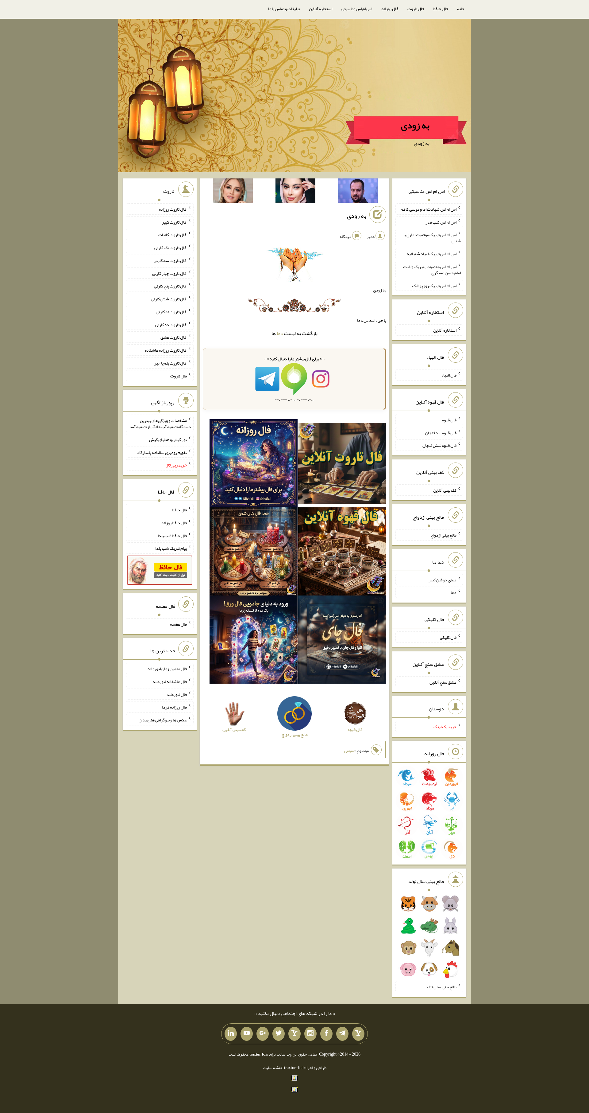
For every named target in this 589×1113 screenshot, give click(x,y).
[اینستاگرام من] (310, 1034)
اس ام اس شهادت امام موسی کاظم (428, 209)
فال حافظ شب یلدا (172, 535)
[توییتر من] (278, 1034)
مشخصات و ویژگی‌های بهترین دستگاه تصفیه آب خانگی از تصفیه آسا (160, 423)
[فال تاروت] (342, 464)
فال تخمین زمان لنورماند (167, 668)
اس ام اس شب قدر (440, 221)
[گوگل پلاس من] (262, 1034)
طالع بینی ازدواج (443, 535)
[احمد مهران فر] (358, 192)
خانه (460, 8)
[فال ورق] (254, 640)
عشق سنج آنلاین (442, 682)
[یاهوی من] (358, 1034)
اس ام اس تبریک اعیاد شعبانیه (431, 253)
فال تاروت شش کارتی (169, 299)
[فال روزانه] (254, 464)
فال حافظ (440, 8)
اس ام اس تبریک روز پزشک (434, 285)
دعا (280, 333)
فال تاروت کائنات (172, 234)
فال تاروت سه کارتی (170, 260)
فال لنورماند (177, 694)
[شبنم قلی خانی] (233, 192)
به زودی (415, 125)
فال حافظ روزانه (174, 522)
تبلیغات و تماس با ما (284, 8)
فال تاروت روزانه (173, 209)
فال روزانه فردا (174, 707)
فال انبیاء (449, 375)
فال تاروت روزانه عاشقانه (166, 350)
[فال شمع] (254, 553)
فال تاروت (415, 8)
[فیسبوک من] (326, 1034)
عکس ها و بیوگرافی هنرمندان (163, 720)
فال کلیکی (448, 637)
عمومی (349, 750)
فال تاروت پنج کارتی (170, 286)
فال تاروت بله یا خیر (170, 363)
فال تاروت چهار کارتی (169, 273)
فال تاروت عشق (173, 337)
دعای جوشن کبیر (442, 579)
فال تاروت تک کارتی (170, 247)
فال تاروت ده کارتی (171, 324)
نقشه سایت (272, 1067)
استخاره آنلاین (320, 8)
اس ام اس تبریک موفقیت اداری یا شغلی (432, 237)
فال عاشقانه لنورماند (169, 681)
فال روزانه (389, 8)
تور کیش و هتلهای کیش (168, 439)
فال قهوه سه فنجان (440, 432)
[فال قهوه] (342, 553)
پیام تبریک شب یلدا (171, 548)
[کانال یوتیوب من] (247, 1034)
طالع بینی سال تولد (441, 986)
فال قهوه (449, 420)
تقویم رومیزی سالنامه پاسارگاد (162, 452)
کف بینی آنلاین (444, 490)
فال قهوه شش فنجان (439, 445)
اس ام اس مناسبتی (356, 8)
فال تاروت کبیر (174, 221)
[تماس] (294, 1034)
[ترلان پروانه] (295, 192)
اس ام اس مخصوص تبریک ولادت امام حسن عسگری (432, 269)
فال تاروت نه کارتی (171, 311)
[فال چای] (342, 640)
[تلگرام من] (342, 1034)
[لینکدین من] (231, 1034)
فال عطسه (178, 623)
